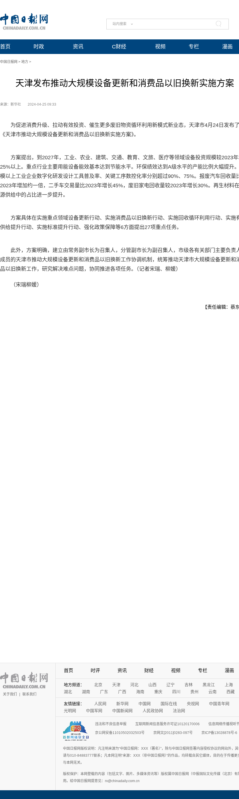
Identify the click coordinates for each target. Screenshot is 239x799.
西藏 (230, 691)
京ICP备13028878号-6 (219, 733)
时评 (95, 670)
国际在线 (169, 703)
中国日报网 (8, 62)
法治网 (179, 710)
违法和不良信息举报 (110, 724)
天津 (116, 684)
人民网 (100, 703)
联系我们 (29, 694)
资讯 (78, 47)
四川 (176, 691)
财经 (149, 670)
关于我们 (10, 694)
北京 (98, 684)
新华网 (122, 703)
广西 (122, 691)
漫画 (227, 47)
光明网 (70, 710)
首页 (5, 47)
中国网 (144, 703)
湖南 (86, 691)
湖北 (68, 691)
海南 (140, 691)
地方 (24, 62)
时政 (39, 47)
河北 (134, 684)
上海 (229, 684)
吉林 (188, 684)
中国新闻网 (122, 710)
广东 (104, 691)
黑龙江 (209, 684)
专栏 (194, 47)
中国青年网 (219, 703)
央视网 (193, 703)
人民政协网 (153, 710)
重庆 (158, 691)
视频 (160, 47)
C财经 (119, 47)
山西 (152, 684)
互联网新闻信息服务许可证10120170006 (167, 724)
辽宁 (170, 684)
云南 (212, 691)
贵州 (194, 691)
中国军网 (94, 710)
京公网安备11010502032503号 (120, 733)
